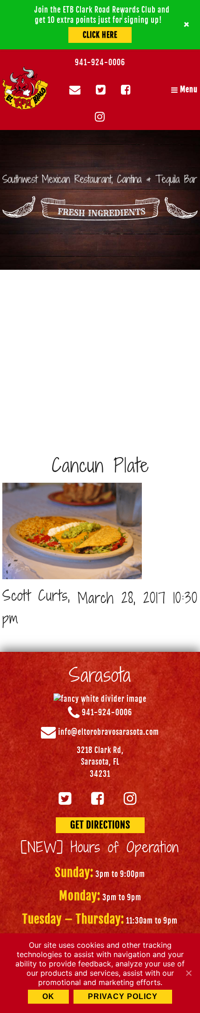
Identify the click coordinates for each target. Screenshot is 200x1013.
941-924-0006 (100, 62)
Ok (48, 996)
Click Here (100, 35)
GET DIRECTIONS (100, 825)
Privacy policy (123, 996)
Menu (188, 89)
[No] (188, 973)
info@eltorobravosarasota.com (108, 732)
